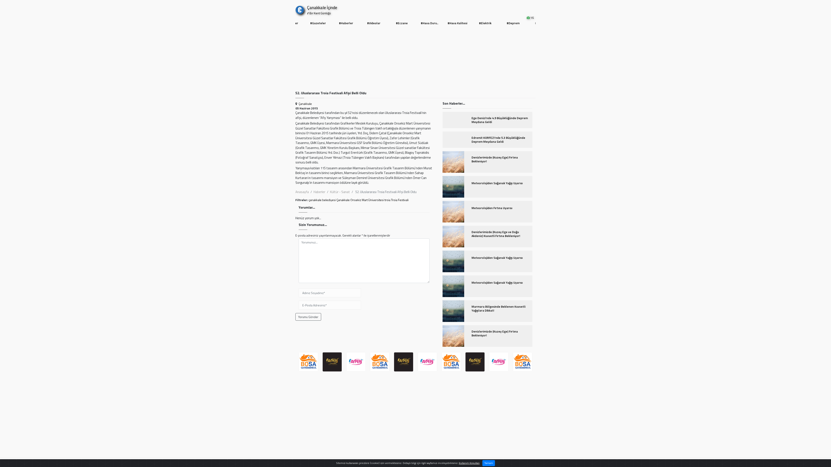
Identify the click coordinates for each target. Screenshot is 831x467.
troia (387, 200)
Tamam (488, 463)
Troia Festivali (400, 200)
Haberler (319, 191)
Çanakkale (305, 103)
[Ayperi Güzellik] (308, 362)
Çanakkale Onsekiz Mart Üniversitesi (360, 200)
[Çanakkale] (299, 9)
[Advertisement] (415, 58)
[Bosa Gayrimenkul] (356, 362)
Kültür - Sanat (340, 191)
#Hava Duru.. (429, 23)
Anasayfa (302, 191)
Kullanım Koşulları (469, 463)
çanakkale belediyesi (322, 200)
